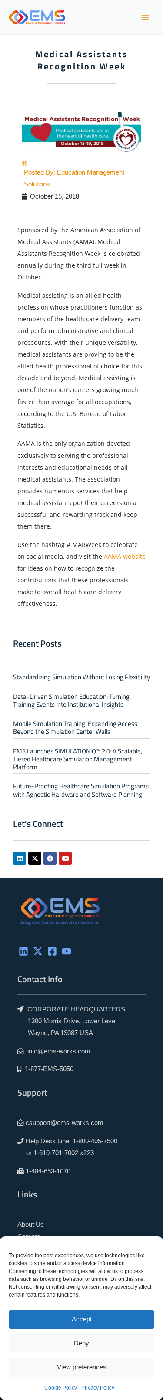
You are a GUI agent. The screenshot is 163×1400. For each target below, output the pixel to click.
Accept (82, 1319)
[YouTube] (66, 951)
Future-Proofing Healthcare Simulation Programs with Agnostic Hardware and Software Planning (81, 790)
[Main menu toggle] (145, 17)
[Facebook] (52, 951)
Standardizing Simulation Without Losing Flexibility (81, 677)
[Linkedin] (23, 951)
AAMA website (125, 556)
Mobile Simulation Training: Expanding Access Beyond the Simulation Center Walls (75, 727)
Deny (81, 1343)
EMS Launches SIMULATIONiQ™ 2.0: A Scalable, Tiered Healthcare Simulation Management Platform (77, 759)
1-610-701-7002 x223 (63, 1152)
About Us (30, 1224)
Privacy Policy (97, 1388)
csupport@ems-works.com (64, 1122)
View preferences (81, 1367)
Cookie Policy (60, 1388)
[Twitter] (38, 951)
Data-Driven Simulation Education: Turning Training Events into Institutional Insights (71, 700)
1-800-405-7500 (95, 1141)
